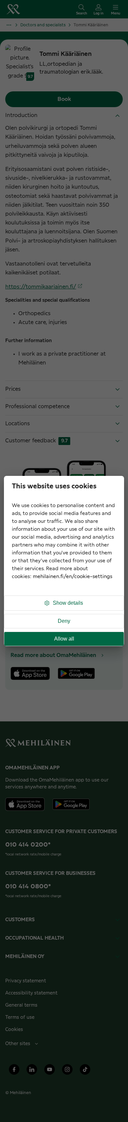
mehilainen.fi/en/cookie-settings (72, 576)
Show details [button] (68, 603)
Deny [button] (64, 621)
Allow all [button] (64, 639)
